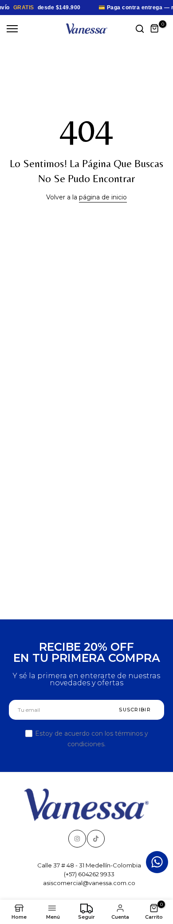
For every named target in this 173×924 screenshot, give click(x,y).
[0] (155, 29)
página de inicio (103, 197)
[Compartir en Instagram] (77, 839)
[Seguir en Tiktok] (96, 839)
